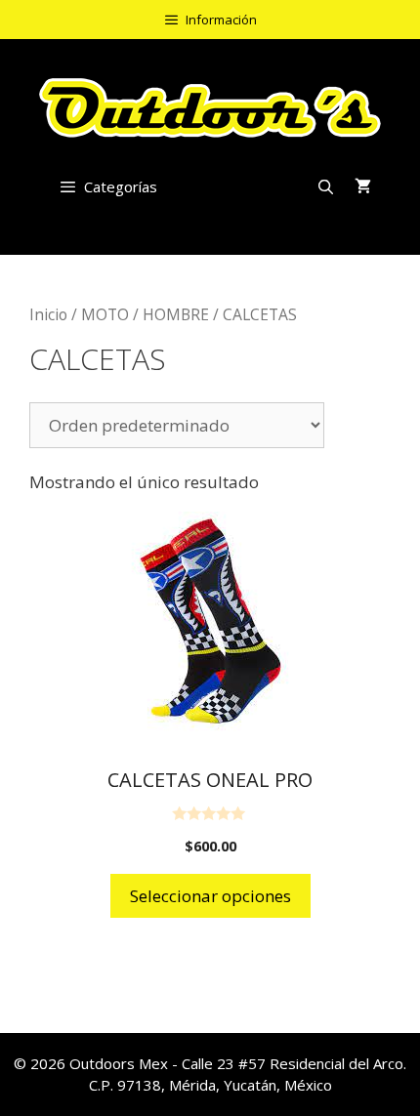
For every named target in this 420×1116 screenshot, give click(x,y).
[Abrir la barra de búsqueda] (326, 186)
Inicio (48, 314)
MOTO (105, 314)
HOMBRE (176, 314)
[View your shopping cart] (363, 186)
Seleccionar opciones (210, 896)
